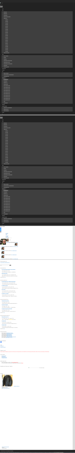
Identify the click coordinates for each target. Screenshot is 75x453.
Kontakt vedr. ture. (6, 109)
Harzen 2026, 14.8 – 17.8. (9, 337)
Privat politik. (61, 452)
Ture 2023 (6, 24)
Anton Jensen (7, 242)
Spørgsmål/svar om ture (7, 62)
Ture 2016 (6, 35)
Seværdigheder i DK (6, 76)
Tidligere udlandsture (6, 52)
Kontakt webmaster (6, 110)
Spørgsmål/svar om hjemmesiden (8, 63)
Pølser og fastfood (6, 184)
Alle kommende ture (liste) (7, 16)
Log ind (3, 112)
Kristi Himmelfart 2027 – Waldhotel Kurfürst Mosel (8, 281)
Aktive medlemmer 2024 (7, 88)
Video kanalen (4, 68)
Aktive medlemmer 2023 (7, 90)
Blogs (3, 54)
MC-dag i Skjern (4, 355)
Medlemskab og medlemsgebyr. (8, 107)
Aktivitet (7, 233)
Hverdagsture (5, 15)
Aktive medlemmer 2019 (7, 96)
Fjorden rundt (3, 356)
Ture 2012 (6, 41)
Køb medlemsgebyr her (15, 362)
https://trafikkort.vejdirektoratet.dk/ (5, 262)
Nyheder (5, 57)
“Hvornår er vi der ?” (4, 357)
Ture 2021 (6, 27)
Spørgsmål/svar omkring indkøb (8, 60)
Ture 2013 (6, 40)
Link (5, 277)
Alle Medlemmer (6, 79)
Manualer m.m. (6, 82)
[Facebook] (36, 228)
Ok (54, 452)
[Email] (36, 231)
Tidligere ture (5, 18)
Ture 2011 (6, 43)
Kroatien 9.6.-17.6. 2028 (5, 293)
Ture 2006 (6, 51)
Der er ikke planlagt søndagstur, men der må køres (8, 269)
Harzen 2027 (3, 289)
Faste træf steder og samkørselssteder (9, 74)
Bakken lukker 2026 (4, 273)
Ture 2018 (6, 32)
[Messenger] (36, 230)
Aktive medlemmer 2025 (7, 87)
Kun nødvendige (57, 452)
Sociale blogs (5, 65)
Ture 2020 (6, 29)
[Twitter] (36, 229)
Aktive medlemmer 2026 (7, 85)
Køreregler (3, 104)
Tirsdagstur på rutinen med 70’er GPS (7, 308)
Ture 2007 (6, 49)
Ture (2, 10)
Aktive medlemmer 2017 (7, 99)
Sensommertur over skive (5, 300)
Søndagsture (5, 13)
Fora (6, 234)
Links (4, 101)
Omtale (7, 236)
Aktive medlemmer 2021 (7, 93)
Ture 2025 (6, 21)
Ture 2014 (6, 38)
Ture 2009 (6, 46)
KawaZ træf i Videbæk (5, 304)
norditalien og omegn (5, 285)
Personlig (7, 235)
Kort (2, 71)
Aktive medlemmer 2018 (7, 98)
